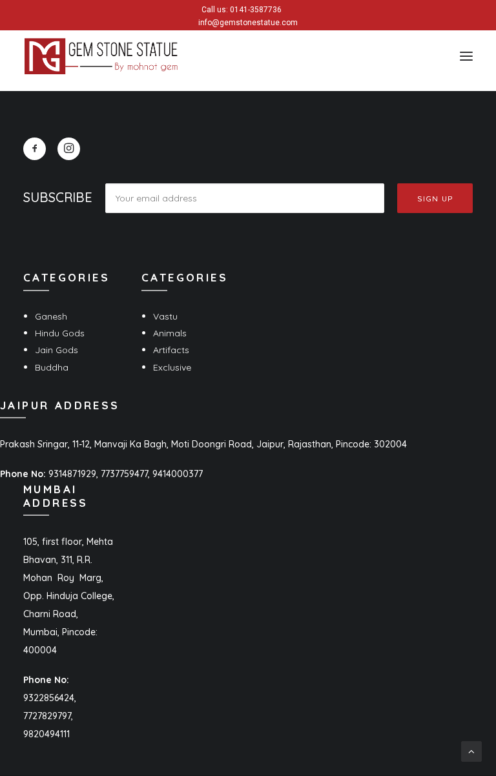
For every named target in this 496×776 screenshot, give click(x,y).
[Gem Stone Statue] (101, 56)
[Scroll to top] (471, 751)
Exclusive (172, 367)
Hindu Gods (60, 333)
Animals (170, 333)
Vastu (165, 316)
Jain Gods (56, 350)
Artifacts (171, 350)
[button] (466, 56)
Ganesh (51, 316)
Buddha (51, 367)
